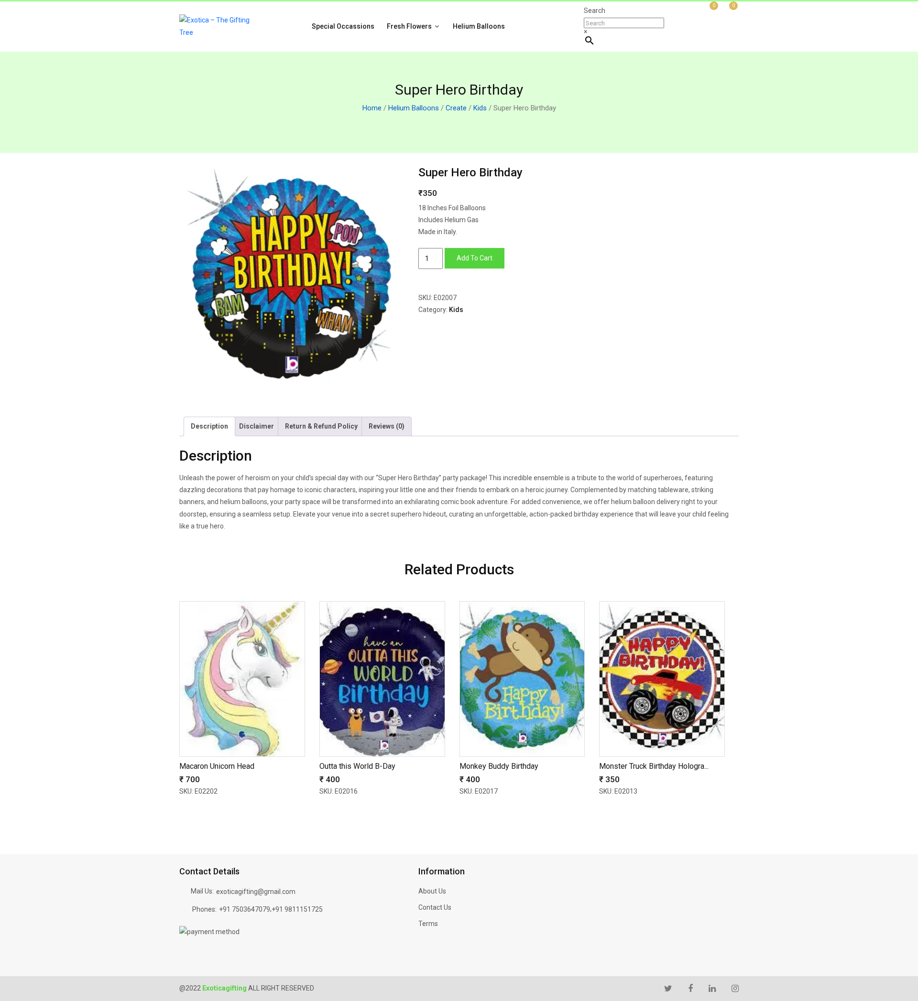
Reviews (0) (386, 426)
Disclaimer (256, 426)
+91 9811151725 (297, 909)
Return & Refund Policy (321, 426)
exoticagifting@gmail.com (255, 891)
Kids (480, 108)
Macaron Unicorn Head (216, 766)
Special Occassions (343, 26)
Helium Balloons (479, 26)
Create (456, 108)
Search (594, 10)
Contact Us (434, 907)
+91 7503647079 (244, 909)
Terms (428, 923)
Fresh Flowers (410, 26)
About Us (432, 891)
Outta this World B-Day (357, 766)
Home (372, 108)
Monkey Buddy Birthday (498, 766)
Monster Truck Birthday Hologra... (654, 766)
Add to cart (474, 258)
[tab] (209, 426)
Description (209, 426)
